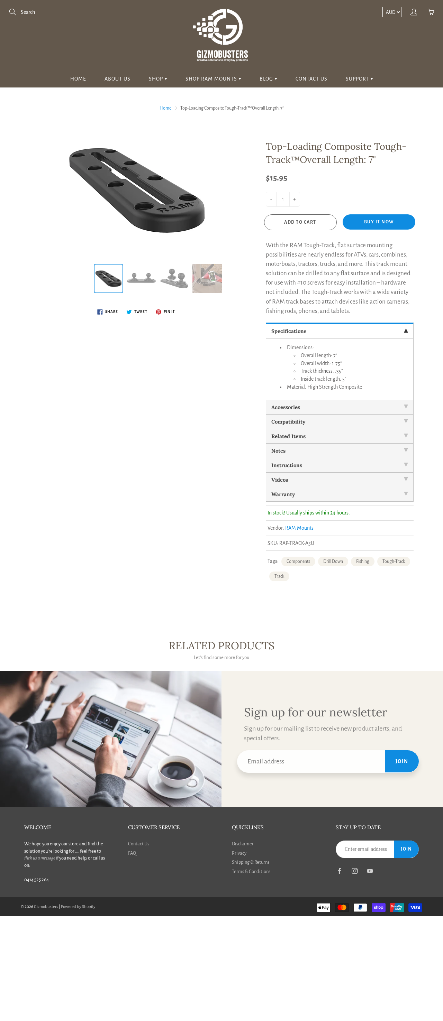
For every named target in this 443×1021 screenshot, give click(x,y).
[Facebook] (339, 871)
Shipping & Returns (250, 862)
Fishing (362, 561)
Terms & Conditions (251, 871)
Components (298, 561)
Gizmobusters (46, 906)
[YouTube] (370, 871)
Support (358, 79)
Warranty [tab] (283, 494)
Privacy (239, 853)
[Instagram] (355, 871)
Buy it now (379, 222)
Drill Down (333, 561)
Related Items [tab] (288, 436)
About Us (117, 79)
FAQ (132, 853)
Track (279, 576)
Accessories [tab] (285, 407)
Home (78, 79)
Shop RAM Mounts (212, 79)
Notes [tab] (278, 450)
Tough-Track (393, 561)
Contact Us (311, 79)
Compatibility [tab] (288, 421)
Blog (267, 79)
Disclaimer (243, 843)
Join (402, 761)
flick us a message (39, 858)
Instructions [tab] (286, 465)
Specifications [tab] (288, 331)
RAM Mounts (299, 528)
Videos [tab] (279, 479)
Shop (156, 79)
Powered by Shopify (78, 906)
